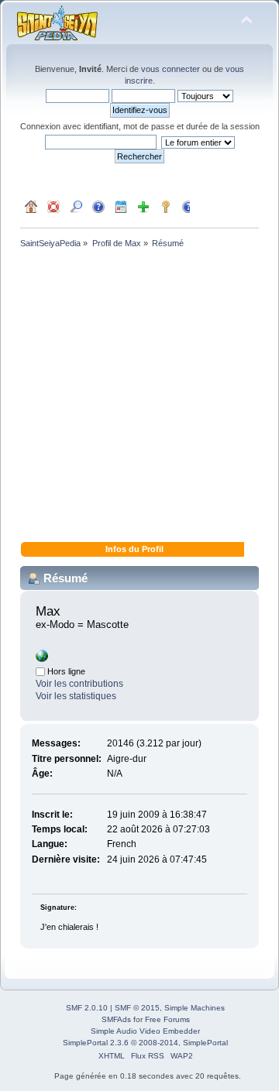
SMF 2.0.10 (87, 1008)
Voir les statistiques (76, 696)
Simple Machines (194, 1008)
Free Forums (167, 1019)
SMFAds (116, 1019)
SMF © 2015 (137, 1008)
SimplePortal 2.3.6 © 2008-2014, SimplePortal (145, 1042)
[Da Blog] (42, 659)
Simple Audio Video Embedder (145, 1031)
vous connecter (170, 69)
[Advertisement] (139, 398)
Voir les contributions (79, 683)
